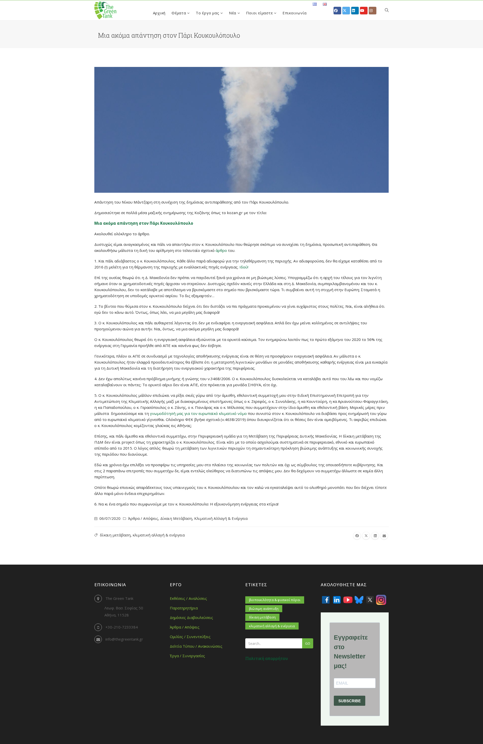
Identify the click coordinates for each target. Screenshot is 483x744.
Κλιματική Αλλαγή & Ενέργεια (221, 518)
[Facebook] (326, 600)
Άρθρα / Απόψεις (143, 518)
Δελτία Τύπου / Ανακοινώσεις (196, 646)
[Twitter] (370, 600)
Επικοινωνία (295, 12)
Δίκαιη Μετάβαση (176, 518)
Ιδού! (243, 266)
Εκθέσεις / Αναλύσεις (188, 598)
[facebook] (357, 535)
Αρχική (159, 12)
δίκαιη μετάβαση (115, 534)
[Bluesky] (359, 600)
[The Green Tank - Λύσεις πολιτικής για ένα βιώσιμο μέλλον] (105, 10)
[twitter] (366, 535)
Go (307, 643)
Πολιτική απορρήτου (266, 658)
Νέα (233, 12)
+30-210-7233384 (121, 627)
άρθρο (221, 250)
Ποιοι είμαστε (260, 12)
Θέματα (179, 12)
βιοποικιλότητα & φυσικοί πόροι (274, 600)
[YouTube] (348, 600)
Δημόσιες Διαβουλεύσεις (191, 617)
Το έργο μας (208, 12)
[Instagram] (381, 600)
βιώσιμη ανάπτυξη (263, 608)
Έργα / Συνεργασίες (187, 655)
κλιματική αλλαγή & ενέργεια (159, 534)
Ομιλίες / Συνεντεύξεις (190, 636)
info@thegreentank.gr (124, 639)
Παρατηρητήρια (184, 607)
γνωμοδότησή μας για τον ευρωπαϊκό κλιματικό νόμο (198, 413)
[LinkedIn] (337, 600)
